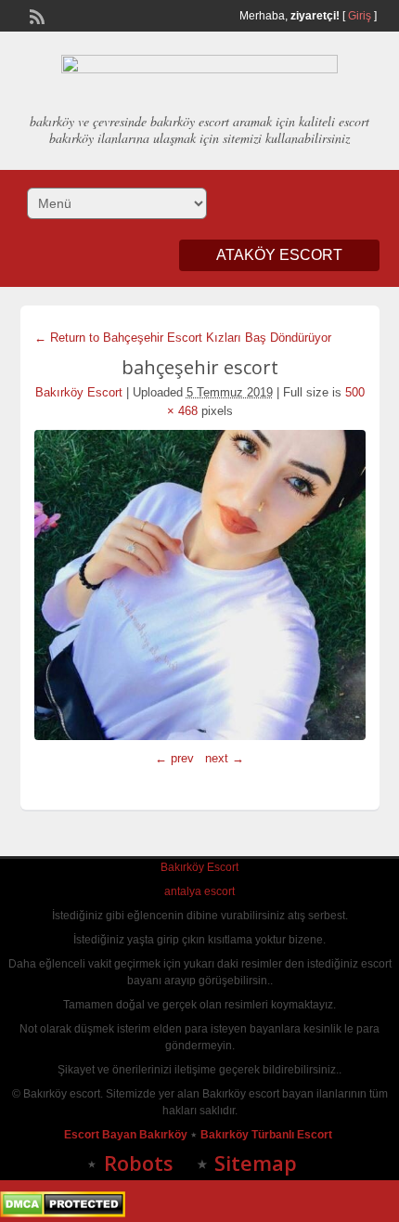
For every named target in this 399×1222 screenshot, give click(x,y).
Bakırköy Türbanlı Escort (267, 1134)
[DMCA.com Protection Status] (62, 1213)
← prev (174, 758)
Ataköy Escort (279, 255)
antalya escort (199, 891)
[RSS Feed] (35, 14)
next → (224, 758)
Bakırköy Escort (78, 392)
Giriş (359, 15)
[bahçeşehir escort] (200, 585)
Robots (139, 1162)
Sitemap (255, 1162)
